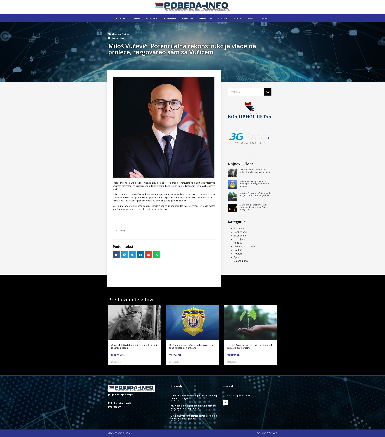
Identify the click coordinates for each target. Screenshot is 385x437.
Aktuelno (187, 18)
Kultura (223, 18)
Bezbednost (169, 18)
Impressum (114, 406)
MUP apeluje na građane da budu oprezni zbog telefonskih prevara (254, 183)
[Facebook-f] (225, 402)
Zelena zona (205, 18)
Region (237, 18)
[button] (116, 254)
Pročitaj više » (118, 355)
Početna (120, 18)
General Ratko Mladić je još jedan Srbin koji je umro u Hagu (255, 170)
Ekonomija (151, 18)
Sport (250, 18)
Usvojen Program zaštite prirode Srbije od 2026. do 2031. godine (255, 194)
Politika (135, 18)
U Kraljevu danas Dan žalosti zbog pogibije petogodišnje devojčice (253, 207)
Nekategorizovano (244, 246)
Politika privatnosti (119, 403)
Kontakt (264, 18)
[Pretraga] (267, 92)
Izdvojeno (239, 239)
